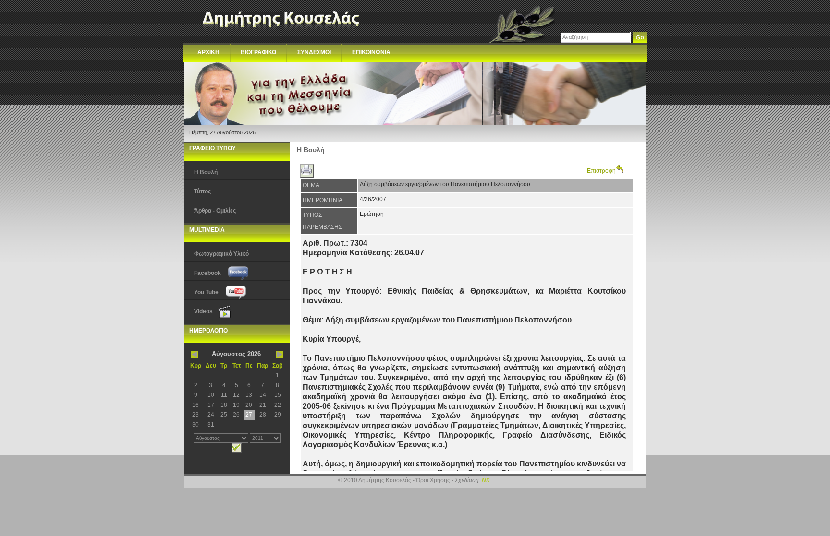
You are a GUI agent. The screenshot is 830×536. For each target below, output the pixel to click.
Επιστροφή (601, 170)
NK (486, 480)
